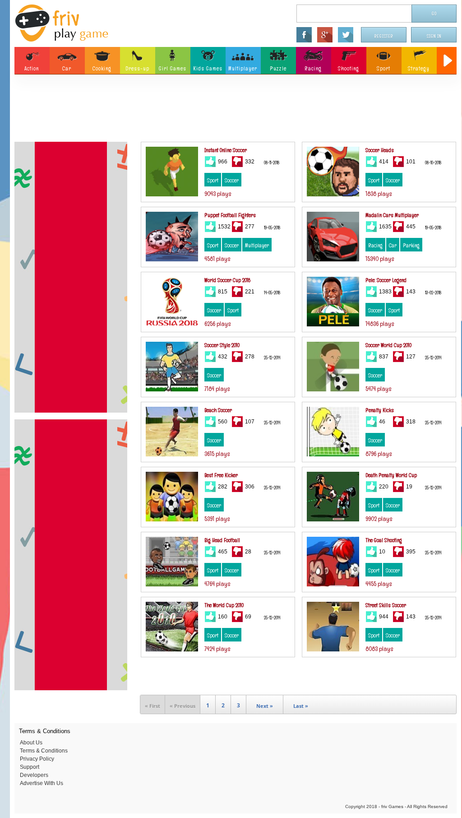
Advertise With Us (41, 783)
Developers (34, 775)
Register (383, 36)
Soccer (232, 180)
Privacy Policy (37, 759)
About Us (31, 742)
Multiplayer (257, 245)
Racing (375, 245)
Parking (411, 245)
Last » (300, 705)
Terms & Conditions (44, 751)
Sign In (434, 36)
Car (393, 245)
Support (29, 767)
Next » (264, 705)
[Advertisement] (235, 110)
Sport (212, 180)
